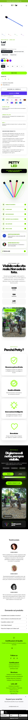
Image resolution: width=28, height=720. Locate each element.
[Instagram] (14, 658)
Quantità (3, 76)
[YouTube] (17, 658)
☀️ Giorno (8, 473)
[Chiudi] (25, 696)
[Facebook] (10, 658)
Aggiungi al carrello (14, 89)
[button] (14, 204)
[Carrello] (26, 5)
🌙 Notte (20, 473)
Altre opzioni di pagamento (7, 95)
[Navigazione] (1, 5)
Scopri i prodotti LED (14, 483)
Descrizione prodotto (8, 131)
